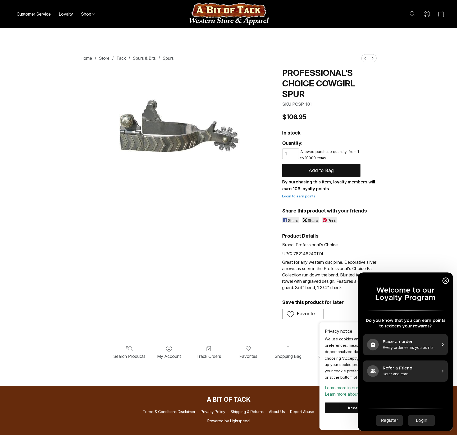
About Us (277, 411)
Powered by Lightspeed (228, 421)
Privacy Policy (213, 411)
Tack (121, 58)
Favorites (248, 356)
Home (86, 58)
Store (104, 58)
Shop (86, 14)
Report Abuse (302, 411)
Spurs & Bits (144, 58)
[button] (228, 14)
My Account (169, 356)
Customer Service (34, 14)
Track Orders (208, 356)
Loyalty (66, 14)
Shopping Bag (288, 356)
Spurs (168, 58)
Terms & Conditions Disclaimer (169, 411)
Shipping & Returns (247, 411)
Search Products (129, 356)
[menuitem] (365, 58)
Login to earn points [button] (298, 196)
